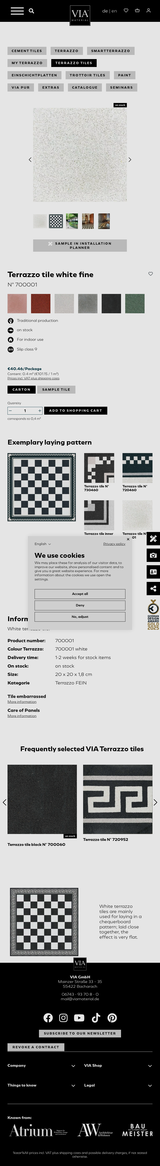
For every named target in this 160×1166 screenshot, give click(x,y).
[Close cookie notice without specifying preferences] (128, 539)
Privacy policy (114, 544)
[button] (43, 544)
